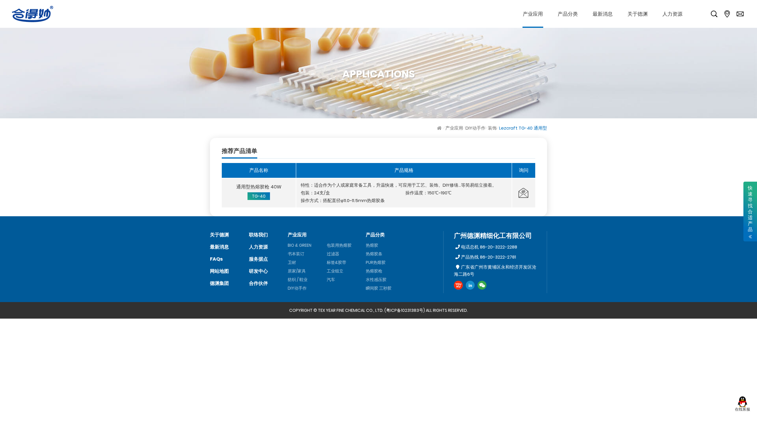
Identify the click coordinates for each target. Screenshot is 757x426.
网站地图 (219, 271)
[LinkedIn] (470, 285)
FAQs (216, 259)
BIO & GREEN (299, 245)
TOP (742, 418)
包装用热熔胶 (339, 245)
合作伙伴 (258, 283)
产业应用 (454, 128)
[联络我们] (740, 14)
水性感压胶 (376, 280)
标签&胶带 (336, 262)
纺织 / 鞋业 (298, 280)
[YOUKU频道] (458, 285)
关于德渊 (219, 234)
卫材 (292, 262)
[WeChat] (482, 285)
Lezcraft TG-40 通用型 (523, 128)
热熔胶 (372, 245)
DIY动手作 (475, 128)
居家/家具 (297, 271)
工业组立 (335, 271)
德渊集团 (219, 283)
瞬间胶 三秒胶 (379, 288)
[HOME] (440, 128)
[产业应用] (532, 14)
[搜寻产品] (714, 14)
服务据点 (258, 259)
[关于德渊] (637, 14)
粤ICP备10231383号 (404, 310)
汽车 (331, 280)
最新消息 (219, 246)
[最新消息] (602, 14)
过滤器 (333, 254)
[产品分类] (567, 14)
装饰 (492, 128)
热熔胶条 (374, 254)
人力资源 (258, 246)
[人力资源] (672, 14)
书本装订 (296, 254)
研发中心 (258, 271)
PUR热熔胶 (376, 262)
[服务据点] (727, 14)
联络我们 (258, 234)
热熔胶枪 (374, 271)
